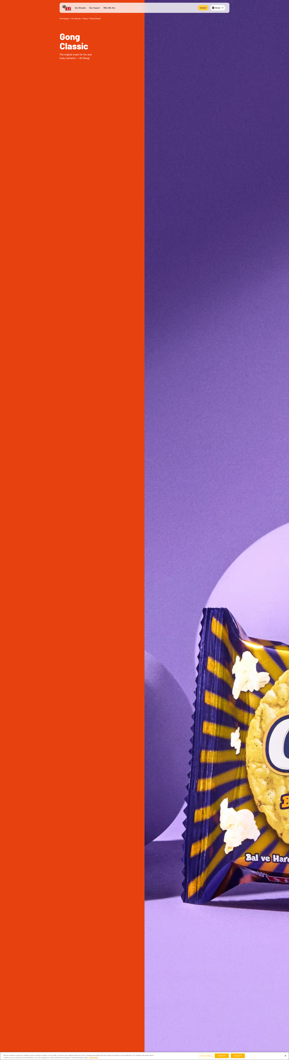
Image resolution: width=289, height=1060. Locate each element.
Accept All (237, 1056)
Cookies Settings (206, 1056)
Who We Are (109, 8)
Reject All (222, 1056)
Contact (203, 8)
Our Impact (94, 8)
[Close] (285, 1055)
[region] (144, 1056)
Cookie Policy (93, 1057)
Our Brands (80, 8)
